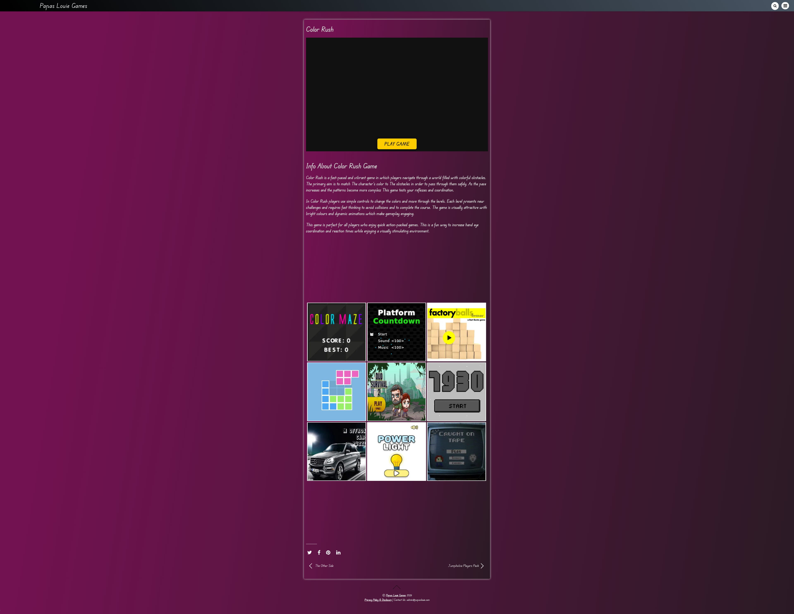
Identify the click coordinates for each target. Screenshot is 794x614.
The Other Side (324, 566)
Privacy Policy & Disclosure (378, 599)
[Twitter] (310, 552)
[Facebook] (320, 552)
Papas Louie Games (396, 595)
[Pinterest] (329, 552)
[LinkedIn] (339, 552)
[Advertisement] (397, 109)
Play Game (397, 144)
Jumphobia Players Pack (440, 566)
